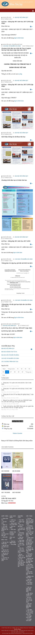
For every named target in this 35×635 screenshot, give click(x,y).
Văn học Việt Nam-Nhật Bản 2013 (29, 606)
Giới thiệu (4, 516)
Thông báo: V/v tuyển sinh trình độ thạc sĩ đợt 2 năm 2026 (16, 389)
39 (18, 372)
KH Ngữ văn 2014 (29, 619)
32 (21, 369)
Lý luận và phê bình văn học (21, 529)
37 (11, 372)
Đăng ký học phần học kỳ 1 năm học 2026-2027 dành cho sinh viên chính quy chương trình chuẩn (16, 401)
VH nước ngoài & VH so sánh (21, 534)
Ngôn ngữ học (21, 522)
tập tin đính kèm (19, 38)
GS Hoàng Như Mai (29, 613)
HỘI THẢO (29, 516)
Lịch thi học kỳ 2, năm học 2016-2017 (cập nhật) (16, 328)
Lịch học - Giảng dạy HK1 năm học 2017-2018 (15, 241)
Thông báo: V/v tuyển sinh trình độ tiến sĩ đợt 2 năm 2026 (16, 383)
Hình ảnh (5, 537)
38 (14, 372)
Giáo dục (21, 548)
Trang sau (28, 372)
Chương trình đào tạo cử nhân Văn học (14, 180)
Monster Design (17, 629)
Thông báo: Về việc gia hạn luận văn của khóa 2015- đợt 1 (16, 305)
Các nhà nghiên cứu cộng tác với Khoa (4, 528)
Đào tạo (4, 539)
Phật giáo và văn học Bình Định (29, 555)
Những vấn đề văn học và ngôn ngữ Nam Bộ (29, 560)
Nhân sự (5, 525)
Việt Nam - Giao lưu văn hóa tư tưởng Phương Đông (29, 567)
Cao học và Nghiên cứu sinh (12, 46)
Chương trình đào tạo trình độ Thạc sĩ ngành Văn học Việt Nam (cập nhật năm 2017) (16, 49)
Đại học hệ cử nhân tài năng (10, 355)
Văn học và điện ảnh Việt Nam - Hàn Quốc (29, 534)
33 (25, 369)
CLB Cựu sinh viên (13, 520)
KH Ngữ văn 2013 (29, 616)
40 (22, 372)
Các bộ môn (3, 522)
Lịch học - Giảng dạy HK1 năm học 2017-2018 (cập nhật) (17, 22)
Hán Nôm (21, 520)
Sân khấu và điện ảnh (21, 541)
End (4, 375)
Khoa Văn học (4, 519)
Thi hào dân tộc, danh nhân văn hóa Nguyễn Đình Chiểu (29, 521)
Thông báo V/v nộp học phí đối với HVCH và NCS (16, 263)
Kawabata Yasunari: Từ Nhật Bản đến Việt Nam (29, 528)
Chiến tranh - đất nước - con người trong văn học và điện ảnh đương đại (29, 541)
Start (4, 369)
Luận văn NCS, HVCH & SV (21, 551)
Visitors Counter (17, 433)
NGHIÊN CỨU (20, 516)
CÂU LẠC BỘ (12, 537)
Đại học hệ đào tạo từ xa (9, 352)
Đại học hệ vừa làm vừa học (4, 547)
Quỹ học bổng (12, 527)
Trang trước (11, 369)
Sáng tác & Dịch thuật (13, 533)
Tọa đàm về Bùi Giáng (29, 610)
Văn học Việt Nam (21, 537)
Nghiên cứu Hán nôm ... (30, 577)
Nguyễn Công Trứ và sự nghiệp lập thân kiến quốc (29, 549)
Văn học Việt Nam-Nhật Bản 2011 (29, 589)
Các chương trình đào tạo (9, 361)
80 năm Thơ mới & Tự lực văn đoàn (29, 600)
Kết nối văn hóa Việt (21, 558)
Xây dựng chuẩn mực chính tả (29, 594)
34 (29, 369)
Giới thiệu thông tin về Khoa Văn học (13, 137)
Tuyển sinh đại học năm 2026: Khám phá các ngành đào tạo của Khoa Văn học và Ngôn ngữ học (17, 406)
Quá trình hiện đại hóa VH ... (29, 573)
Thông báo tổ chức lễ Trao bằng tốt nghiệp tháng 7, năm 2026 (17, 395)
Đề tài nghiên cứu (21, 555)
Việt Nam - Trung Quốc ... (29, 584)
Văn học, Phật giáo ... (29, 580)
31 (18, 369)
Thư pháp (13, 544)
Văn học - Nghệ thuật (13, 541)
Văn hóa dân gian (21, 525)
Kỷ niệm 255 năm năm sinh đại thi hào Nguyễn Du (21, 563)
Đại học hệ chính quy (21, 17)
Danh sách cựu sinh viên (13, 523)
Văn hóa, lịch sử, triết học (21, 545)
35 (3, 372)
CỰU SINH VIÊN (13, 516)
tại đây (20, 74)
